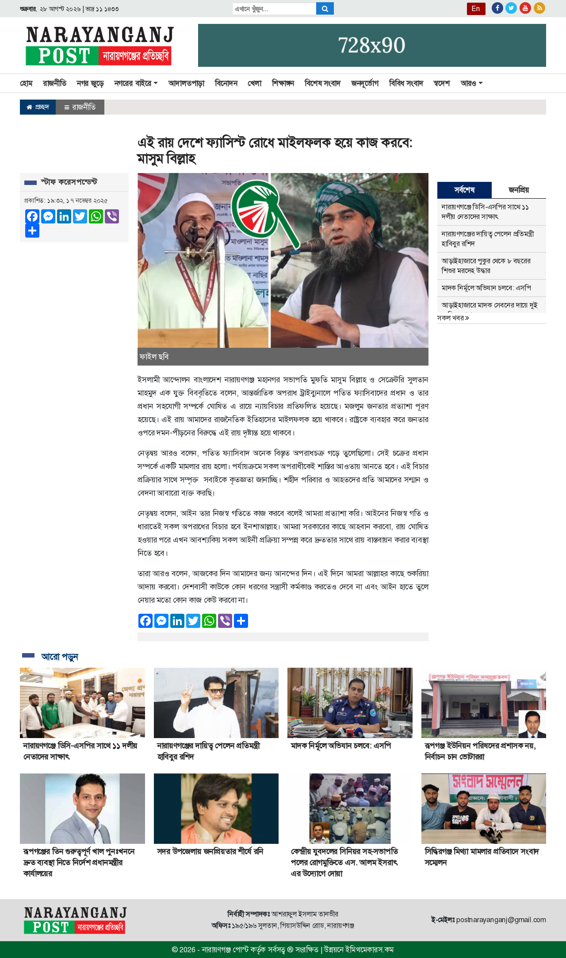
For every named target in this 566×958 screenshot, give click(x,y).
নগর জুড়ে (90, 83)
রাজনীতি (54, 83)
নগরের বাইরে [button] (133, 83)
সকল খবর (451, 318)
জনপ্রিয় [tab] (518, 190)
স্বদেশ (442, 83)
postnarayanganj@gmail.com (501, 919)
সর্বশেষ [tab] (464, 190)
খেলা (254, 83)
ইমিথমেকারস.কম (369, 949)
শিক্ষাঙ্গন (283, 83)
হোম (26, 83)
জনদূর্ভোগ (365, 83)
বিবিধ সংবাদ (406, 83)
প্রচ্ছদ (41, 107)
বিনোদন (226, 83)
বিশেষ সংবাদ (323, 83)
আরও (468, 83)
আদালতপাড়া (186, 83)
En (475, 8)
